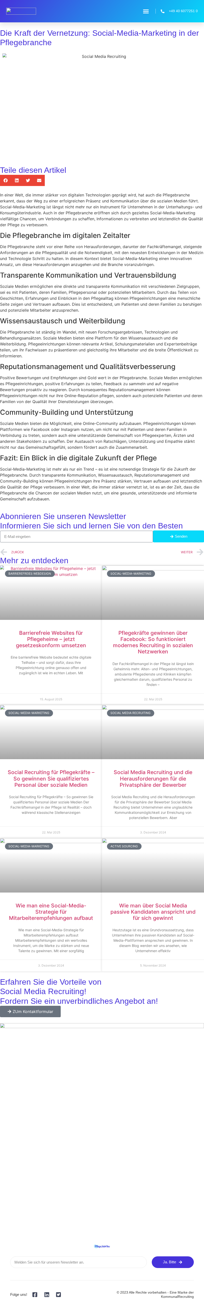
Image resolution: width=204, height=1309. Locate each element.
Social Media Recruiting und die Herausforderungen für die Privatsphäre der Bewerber (153, 778)
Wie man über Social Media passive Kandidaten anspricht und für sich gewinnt (153, 911)
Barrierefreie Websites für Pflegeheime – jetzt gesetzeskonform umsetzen (51, 639)
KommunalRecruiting (177, 1297)
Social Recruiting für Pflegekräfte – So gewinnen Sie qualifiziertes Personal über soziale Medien (51, 778)
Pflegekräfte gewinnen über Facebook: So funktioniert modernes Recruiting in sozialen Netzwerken (153, 642)
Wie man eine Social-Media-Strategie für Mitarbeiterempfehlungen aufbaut (51, 911)
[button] (146, 11)
